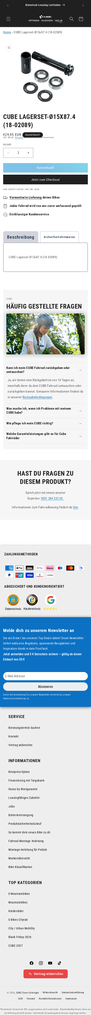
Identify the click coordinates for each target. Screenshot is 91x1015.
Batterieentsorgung (20, 815)
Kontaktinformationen (50, 998)
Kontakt (13, 736)
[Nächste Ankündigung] (83, 5)
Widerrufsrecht (50, 992)
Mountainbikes (18, 902)
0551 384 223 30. (52, 498)
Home (7, 32)
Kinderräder (16, 911)
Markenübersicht (19, 858)
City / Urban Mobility (21, 928)
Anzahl (7, 144)
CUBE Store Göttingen (27, 992)
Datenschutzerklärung (73, 992)
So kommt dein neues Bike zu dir (29, 832)
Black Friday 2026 (19, 937)
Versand (19, 137)
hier (75, 507)
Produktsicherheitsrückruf (24, 823)
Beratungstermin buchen (24, 727)
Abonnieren (45, 687)
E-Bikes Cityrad (18, 919)
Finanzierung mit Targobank (26, 780)
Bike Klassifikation (20, 867)
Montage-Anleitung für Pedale (27, 849)
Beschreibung (20, 237)
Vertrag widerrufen (20, 745)
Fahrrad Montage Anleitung (26, 841)
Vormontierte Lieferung (26, 197)
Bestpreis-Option (19, 771)
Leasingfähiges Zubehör (24, 797)
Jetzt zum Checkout (45, 180)
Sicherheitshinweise (59, 237)
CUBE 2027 (15, 945)
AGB (20, 998)
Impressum (71, 998)
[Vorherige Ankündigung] (7, 5)
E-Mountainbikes (19, 893)
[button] (8, 19)
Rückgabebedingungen (37, 397)
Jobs (11, 806)
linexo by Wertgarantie (22, 789)
